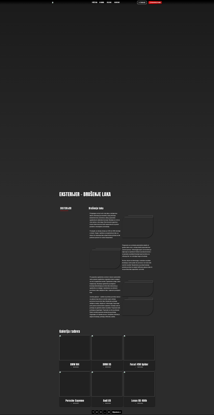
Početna (94, 2)
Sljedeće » (116, 412)
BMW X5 (107, 364)
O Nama (101, 2)
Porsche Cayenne (75, 400)
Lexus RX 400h (139, 400)
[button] (102, 2)
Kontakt (117, 2)
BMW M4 (74, 364)
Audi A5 (107, 400)
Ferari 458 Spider (139, 364)
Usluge (109, 2)
